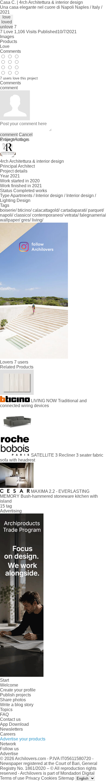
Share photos (13, 699)
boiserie (7, 210)
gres (25, 220)
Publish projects (15, 695)
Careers (7, 734)
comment (9, 134)
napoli (6, 215)
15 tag (6, 506)
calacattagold (45, 210)
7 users (21, 362)
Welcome (9, 685)
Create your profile (18, 690)
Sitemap (66, 778)
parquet (95, 210)
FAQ (4, 714)
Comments (10, 51)
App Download (14, 724)
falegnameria (92, 215)
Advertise (9, 753)
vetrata (70, 215)
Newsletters (11, 729)
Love (5, 46)
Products (8, 41)
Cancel (26, 134)
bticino (24, 210)
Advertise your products (22, 739)
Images (7, 36)
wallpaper (9, 220)
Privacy (33, 778)
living (37, 220)
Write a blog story (16, 704)
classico (22, 215)
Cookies (49, 778)
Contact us (10, 719)
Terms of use (12, 778)
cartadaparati (73, 210)
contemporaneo (47, 215)
